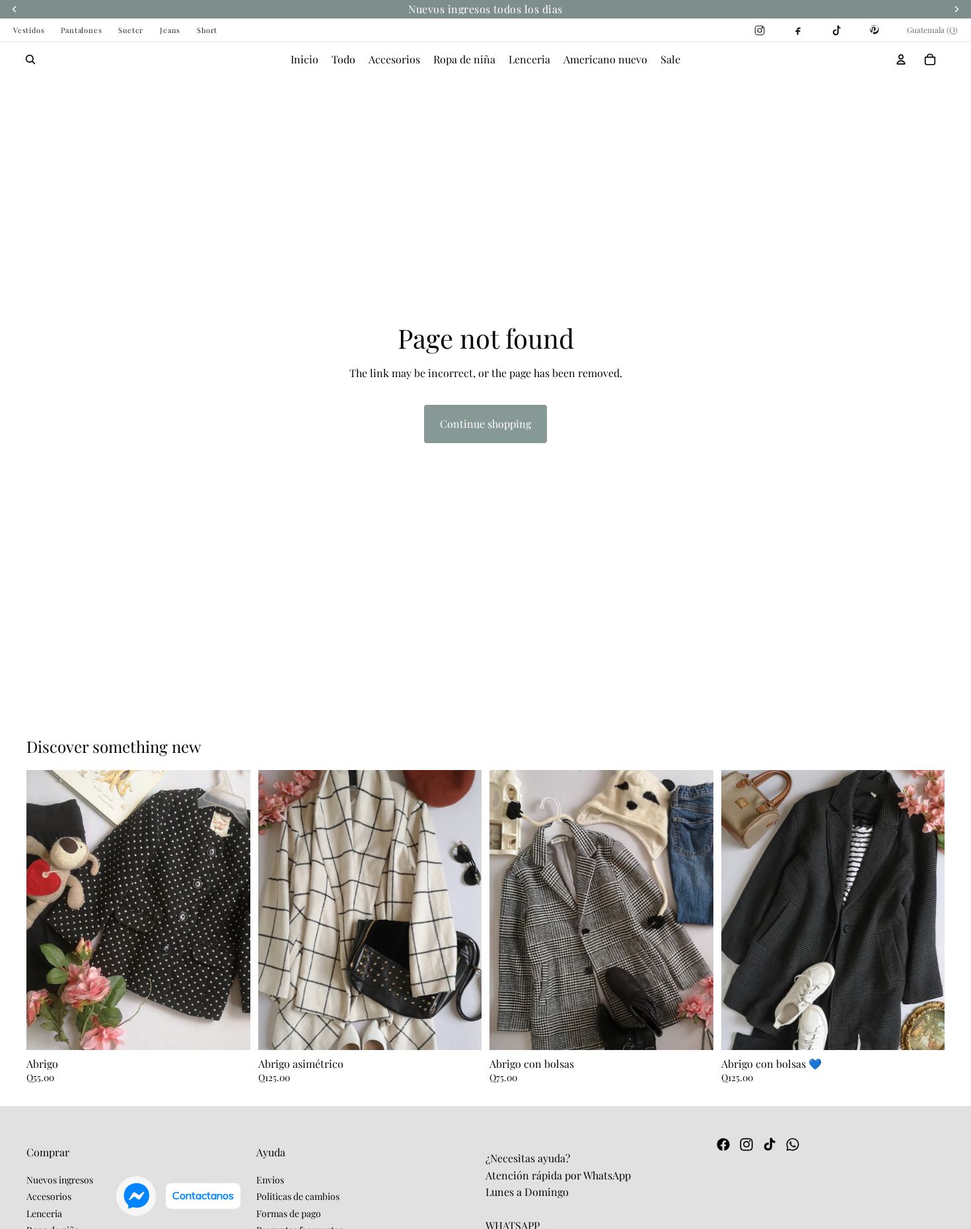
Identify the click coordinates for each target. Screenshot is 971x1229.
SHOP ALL (920, 746)
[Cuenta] (901, 59)
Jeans (170, 30)
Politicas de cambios (298, 1196)
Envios (270, 1180)
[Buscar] (30, 59)
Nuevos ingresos (59, 1180)
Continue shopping (485, 424)
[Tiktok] (769, 1144)
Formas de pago (288, 1213)
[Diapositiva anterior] (46, 917)
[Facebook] (723, 1144)
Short (207, 30)
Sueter (130, 30)
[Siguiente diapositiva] (230, 917)
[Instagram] (746, 1144)
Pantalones (81, 30)
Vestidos (28, 30)
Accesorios (48, 1196)
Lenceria (44, 1213)
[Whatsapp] (793, 1144)
